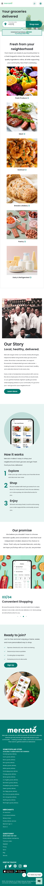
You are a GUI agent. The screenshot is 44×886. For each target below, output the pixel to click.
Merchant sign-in (7, 824)
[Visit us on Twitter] (10, 866)
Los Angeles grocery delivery (10, 780)
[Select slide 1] (17, 616)
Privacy (5, 847)
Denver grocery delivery (9, 777)
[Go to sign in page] (34, 3)
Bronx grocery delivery (9, 762)
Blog (4, 852)
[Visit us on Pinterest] (15, 866)
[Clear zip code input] (24, 24)
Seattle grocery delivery (9, 800)
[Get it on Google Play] (20, 871)
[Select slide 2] (20, 616)
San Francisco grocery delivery (11, 794)
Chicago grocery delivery (9, 774)
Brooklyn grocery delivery (9, 765)
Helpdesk (5, 844)
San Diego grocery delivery (10, 791)
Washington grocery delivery (10, 803)
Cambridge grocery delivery (10, 771)
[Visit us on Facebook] (5, 866)
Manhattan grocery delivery (10, 782)
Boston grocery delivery (9, 760)
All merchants (6, 812)
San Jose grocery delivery (9, 797)
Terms (4, 850)
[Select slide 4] (26, 616)
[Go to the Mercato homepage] (8, 3)
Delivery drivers (7, 818)
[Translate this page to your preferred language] (40, 3)
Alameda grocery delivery (10, 754)
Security (5, 855)
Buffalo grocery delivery (9, 768)
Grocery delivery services (9, 821)
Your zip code (12, 22)
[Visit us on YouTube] (25, 866)
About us (5, 827)
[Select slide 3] (23, 616)
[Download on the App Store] (8, 871)
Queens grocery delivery (9, 788)
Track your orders (7, 841)
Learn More (12, 391)
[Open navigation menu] (2, 3)
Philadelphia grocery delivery (10, 785)
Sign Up (10, 665)
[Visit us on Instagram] (20, 866)
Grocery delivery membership (11, 838)
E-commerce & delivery (9, 815)
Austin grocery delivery (9, 757)
